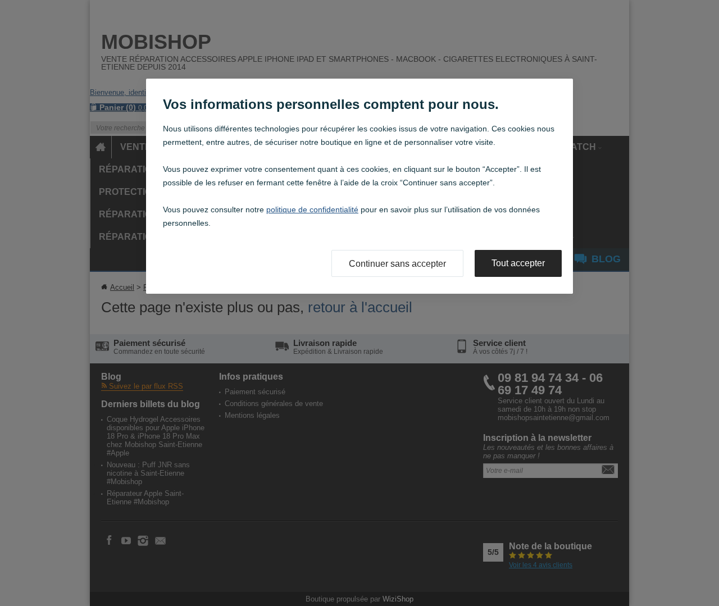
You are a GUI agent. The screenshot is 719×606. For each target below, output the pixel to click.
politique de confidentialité (312, 209)
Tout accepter (518, 263)
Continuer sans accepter (397, 263)
